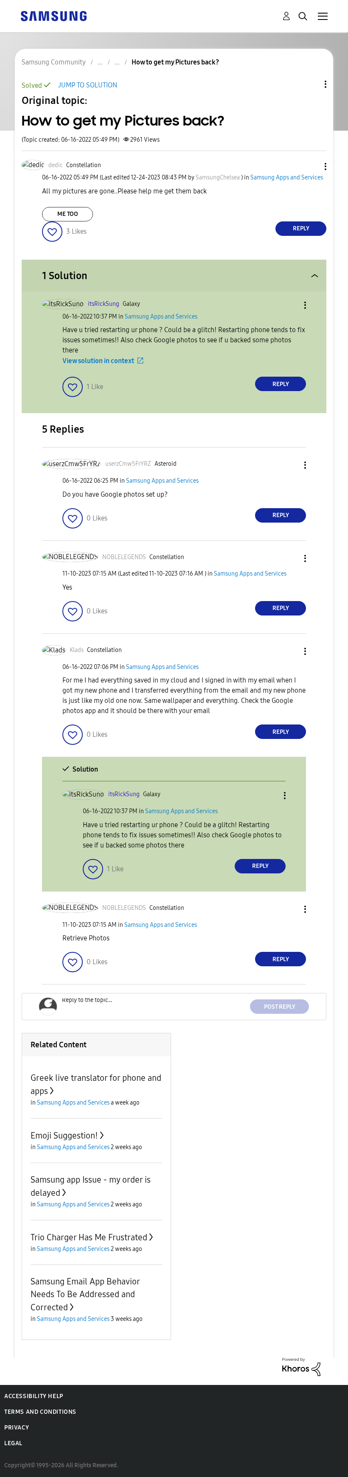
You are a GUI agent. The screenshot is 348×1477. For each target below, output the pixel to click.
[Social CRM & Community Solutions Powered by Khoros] (301, 1366)
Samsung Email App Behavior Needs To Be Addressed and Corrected (85, 1294)
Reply (301, 228)
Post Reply (279, 1006)
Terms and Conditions (40, 1411)
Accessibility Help (33, 1396)
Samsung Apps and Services (286, 177)
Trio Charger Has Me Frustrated (89, 1237)
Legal (13, 1443)
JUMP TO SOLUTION (87, 85)
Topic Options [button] (311, 84)
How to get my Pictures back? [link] (175, 62)
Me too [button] (67, 214)
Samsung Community (54, 62)
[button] (311, 166)
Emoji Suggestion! (64, 1135)
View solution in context (98, 361)
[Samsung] (53, 15)
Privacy (16, 1427)
